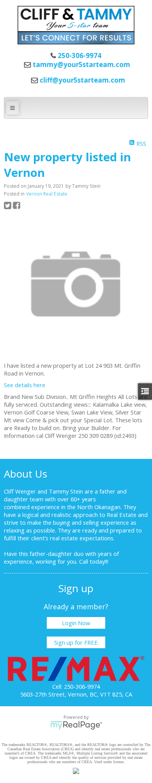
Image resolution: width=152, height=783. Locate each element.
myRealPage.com (76, 725)
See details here (24, 385)
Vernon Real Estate (46, 193)
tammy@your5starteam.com (81, 64)
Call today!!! (93, 561)
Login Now (76, 623)
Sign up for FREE (76, 642)
